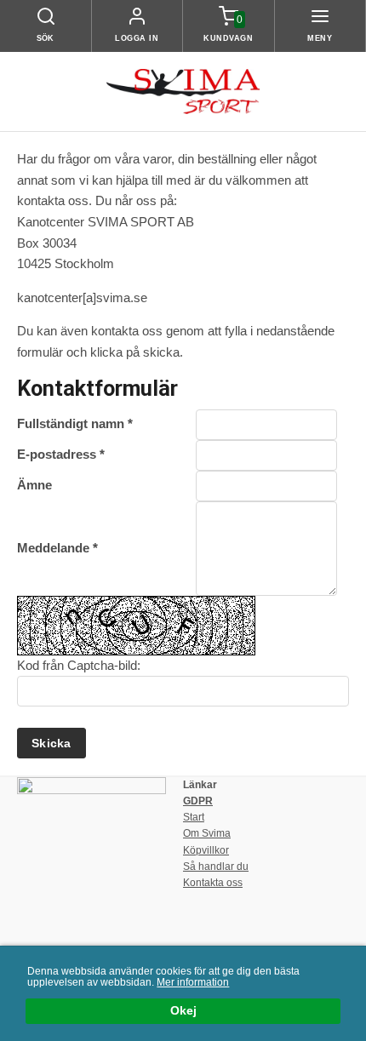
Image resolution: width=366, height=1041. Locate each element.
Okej (183, 1010)
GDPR (198, 801)
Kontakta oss (213, 883)
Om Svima (207, 833)
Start (193, 817)
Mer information (193, 982)
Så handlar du (216, 866)
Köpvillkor (206, 850)
